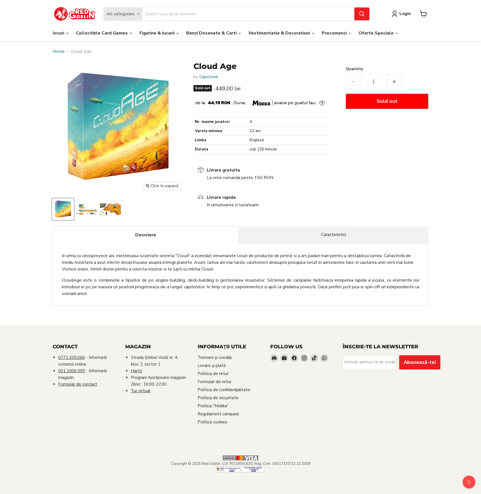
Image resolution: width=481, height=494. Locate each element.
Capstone (208, 77)
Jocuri (59, 33)
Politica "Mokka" (213, 406)
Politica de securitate (218, 398)
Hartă (136, 371)
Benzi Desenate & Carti (212, 33)
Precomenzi (335, 33)
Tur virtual (140, 391)
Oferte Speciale (377, 33)
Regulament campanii (218, 414)
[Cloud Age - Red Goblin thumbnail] (63, 209)
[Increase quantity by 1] (394, 81)
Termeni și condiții (215, 357)
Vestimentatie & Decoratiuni (279, 33)
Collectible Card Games (102, 33)
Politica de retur (213, 373)
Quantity (354, 69)
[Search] (361, 14)
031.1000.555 (71, 371)
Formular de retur (214, 381)
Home (59, 51)
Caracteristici (333, 235)
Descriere (145, 235)
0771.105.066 (71, 357)
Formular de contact (77, 384)
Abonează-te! (420, 362)
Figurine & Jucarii (157, 33)
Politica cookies (212, 422)
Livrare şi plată (212, 365)
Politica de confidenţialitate (224, 390)
